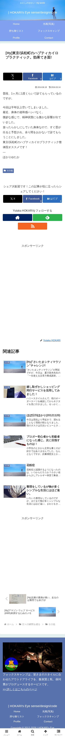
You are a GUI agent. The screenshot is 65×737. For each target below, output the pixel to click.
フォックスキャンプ (48, 716)
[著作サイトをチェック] (17, 217)
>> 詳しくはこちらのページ (20, 689)
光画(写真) (48, 711)
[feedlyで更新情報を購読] (47, 217)
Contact (48, 721)
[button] (58, 535)
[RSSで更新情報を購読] (32, 226)
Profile (17, 721)
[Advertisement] (32, 280)
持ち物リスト (17, 716)
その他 (10, 170)
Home (17, 711)
